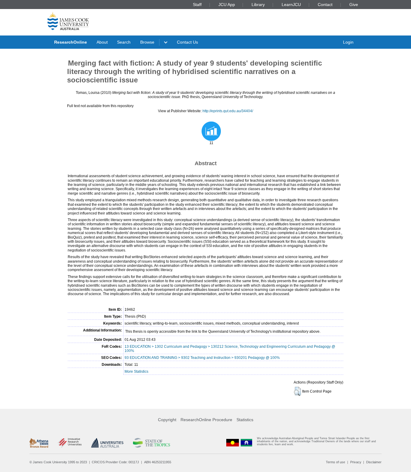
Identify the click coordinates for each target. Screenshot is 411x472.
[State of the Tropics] (151, 443)
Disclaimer (374, 462)
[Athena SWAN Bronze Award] (38, 443)
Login (348, 42)
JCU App (226, 4)
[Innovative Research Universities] (70, 443)
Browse (147, 42)
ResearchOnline (70, 42)
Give (353, 4)
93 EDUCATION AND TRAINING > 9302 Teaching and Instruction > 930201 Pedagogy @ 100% (202, 358)
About (102, 42)
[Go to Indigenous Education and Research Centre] (232, 443)
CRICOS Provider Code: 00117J (115, 462)
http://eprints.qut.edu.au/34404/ (227, 111)
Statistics (244, 419)
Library (258, 4)
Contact (325, 4)
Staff (197, 4)
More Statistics (136, 371)
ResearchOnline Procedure (206, 419)
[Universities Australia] (107, 443)
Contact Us (187, 42)
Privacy (355, 462)
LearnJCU (291, 4)
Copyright (167, 419)
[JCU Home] (68, 20)
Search (124, 42)
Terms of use (335, 462)
